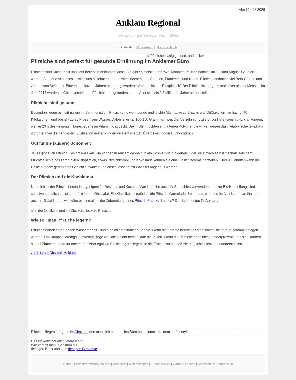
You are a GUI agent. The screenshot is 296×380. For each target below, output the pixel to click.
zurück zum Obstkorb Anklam (53, 253)
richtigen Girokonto (82, 349)
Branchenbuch (167, 47)
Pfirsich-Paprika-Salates (153, 200)
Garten (177, 363)
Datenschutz (206, 363)
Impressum (225, 363)
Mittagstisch (144, 47)
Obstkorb (81, 332)
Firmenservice (160, 363)
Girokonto (119, 363)
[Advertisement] (148, 292)
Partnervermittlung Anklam (92, 363)
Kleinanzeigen (138, 363)
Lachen (190, 363)
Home (67, 363)
